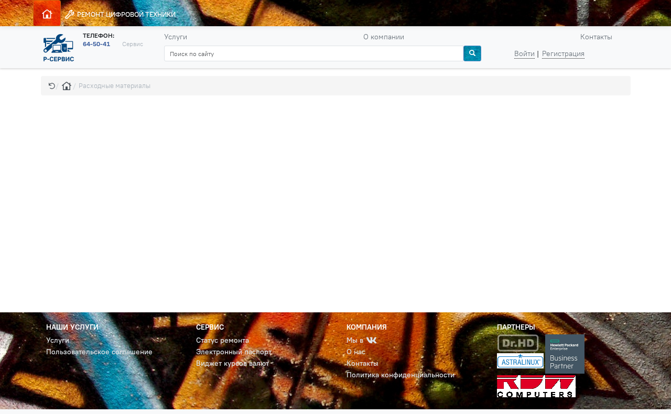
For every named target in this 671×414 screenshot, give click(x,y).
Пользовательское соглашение (99, 351)
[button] (52, 86)
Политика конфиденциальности (400, 374)
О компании (383, 36)
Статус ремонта (222, 340)
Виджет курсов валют (232, 363)
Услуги (175, 36)
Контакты (596, 36)
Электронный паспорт (234, 351)
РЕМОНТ (125, 14)
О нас (356, 351)
